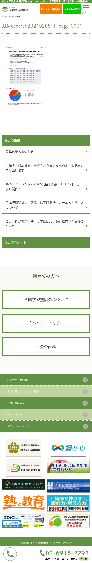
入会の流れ (46, 347)
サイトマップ (14, 414)
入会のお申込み (72, 9)
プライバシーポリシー (19, 426)
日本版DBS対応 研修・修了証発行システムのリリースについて (45, 205)
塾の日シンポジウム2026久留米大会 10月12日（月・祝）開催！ (45, 187)
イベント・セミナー (46, 323)
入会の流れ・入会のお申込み (23, 391)
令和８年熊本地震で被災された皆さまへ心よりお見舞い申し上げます (45, 168)
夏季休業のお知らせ (20, 151)
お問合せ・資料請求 (51, 9)
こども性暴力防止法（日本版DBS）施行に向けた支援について (45, 224)
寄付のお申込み (15, 403)
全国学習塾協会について (46, 300)
